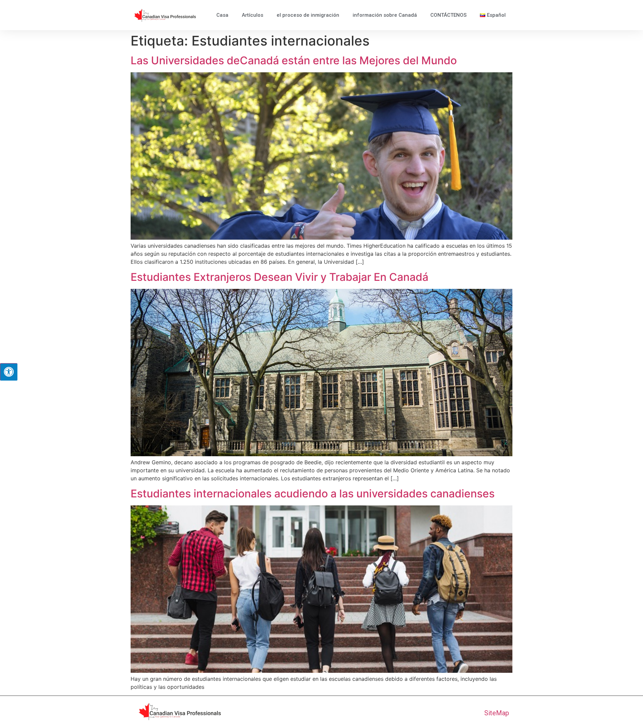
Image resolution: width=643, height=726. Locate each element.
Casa (222, 15)
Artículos (252, 15)
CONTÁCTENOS (448, 15)
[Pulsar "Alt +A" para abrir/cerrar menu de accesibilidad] (8, 372)
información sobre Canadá (385, 15)
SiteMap (496, 713)
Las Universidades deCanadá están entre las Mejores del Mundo (294, 60)
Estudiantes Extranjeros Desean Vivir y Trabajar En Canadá (279, 277)
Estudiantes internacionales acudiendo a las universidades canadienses (313, 493)
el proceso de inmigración (308, 15)
